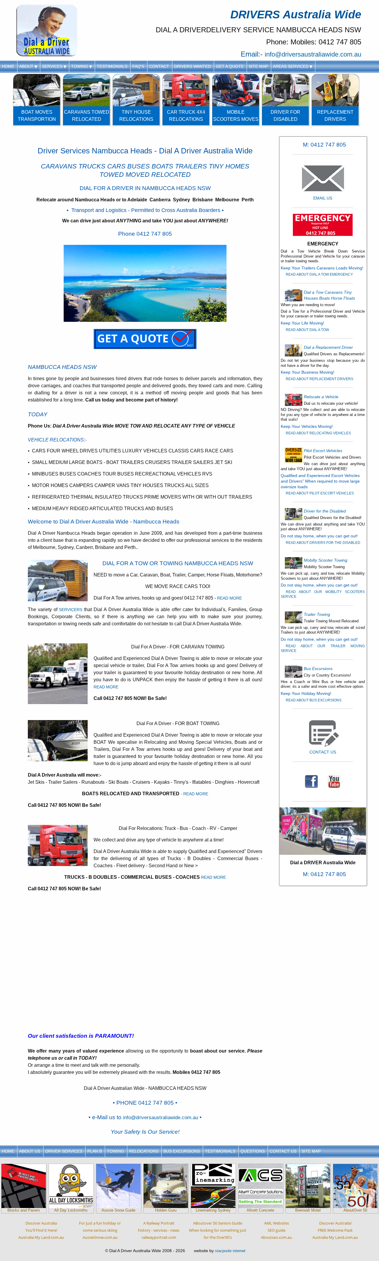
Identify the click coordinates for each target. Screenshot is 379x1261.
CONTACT (159, 66)
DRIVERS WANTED (192, 66)
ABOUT (27, 66)
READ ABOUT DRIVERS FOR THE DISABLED (323, 542)
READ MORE (229, 598)
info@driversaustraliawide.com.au (313, 54)
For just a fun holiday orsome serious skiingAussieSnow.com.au (100, 1230)
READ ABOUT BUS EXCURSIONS (313, 700)
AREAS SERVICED (291, 66)
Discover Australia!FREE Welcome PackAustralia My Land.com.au (335, 1230)
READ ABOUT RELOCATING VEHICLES (318, 433)
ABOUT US (29, 1151)
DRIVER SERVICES (63, 1151)
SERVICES (53, 66)
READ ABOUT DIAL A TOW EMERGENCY (319, 274)
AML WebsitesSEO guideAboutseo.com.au (276, 1230)
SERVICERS (70, 609)
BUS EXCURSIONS (181, 1151)
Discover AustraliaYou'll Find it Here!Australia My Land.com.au (41, 1230)
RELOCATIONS (143, 1151)
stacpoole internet (230, 1251)
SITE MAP (258, 66)
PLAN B (94, 1151)
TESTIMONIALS (112, 66)
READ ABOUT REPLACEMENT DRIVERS (319, 379)
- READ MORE (194, 793)
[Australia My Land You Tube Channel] (334, 781)
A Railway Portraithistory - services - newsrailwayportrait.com (158, 1230)
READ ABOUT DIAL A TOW (307, 330)
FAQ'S (138, 66)
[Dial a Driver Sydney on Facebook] (311, 781)
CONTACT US (283, 1151)
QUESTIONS (252, 1151)
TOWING (80, 66)
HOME (8, 66)
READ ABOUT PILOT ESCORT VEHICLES (320, 493)
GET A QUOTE (230, 66)
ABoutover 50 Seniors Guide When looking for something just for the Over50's (217, 1230)
